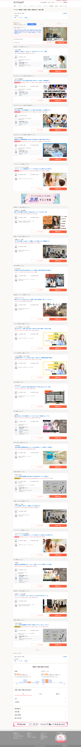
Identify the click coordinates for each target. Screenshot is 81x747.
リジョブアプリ (16, 737)
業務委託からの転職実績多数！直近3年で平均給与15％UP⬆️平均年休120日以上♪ (32, 139)
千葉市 (16, 698)
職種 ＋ (16, 17)
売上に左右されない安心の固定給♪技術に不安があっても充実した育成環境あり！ (32, 80)
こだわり (40, 693)
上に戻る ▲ (64, 745)
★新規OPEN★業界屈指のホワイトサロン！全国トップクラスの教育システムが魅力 (33, 564)
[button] (40, 57)
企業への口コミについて (18, 738)
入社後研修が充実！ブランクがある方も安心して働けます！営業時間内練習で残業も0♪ (33, 357)
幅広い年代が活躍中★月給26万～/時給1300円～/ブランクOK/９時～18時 (30, 212)
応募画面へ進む (61, 42)
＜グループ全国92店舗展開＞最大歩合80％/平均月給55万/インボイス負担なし (31, 476)
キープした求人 (51, 2)
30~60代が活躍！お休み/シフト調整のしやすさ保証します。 (27, 505)
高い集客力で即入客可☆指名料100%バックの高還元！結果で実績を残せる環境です (33, 270)
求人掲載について (59, 0)
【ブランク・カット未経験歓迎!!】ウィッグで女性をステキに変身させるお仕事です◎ (33, 535)
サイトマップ (42, 739)
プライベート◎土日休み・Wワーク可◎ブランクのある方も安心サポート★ (31, 595)
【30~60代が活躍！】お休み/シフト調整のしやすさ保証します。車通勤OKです (32, 241)
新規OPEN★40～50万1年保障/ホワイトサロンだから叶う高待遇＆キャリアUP (31, 416)
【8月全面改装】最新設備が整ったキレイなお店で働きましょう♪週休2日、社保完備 (33, 447)
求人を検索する (44, 2)
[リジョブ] (19, 2)
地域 (23, 693)
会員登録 (65, 2)
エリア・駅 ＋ (21, 17)
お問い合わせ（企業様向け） (32, 737)
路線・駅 (57, 693)
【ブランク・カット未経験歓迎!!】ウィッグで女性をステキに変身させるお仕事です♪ (33, 168)
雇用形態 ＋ (26, 17)
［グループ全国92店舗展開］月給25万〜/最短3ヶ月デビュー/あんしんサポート (31, 624)
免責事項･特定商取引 (44, 737)
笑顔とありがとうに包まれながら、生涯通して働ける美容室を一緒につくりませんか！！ (34, 299)
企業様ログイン (65, 0)
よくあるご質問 (16, 734)
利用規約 (42, 734)
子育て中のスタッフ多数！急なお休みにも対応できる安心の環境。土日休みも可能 (32, 328)
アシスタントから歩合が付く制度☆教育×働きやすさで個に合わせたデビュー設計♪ (32, 386)
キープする (49, 42)
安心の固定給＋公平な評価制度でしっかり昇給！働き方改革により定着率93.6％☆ (32, 110)
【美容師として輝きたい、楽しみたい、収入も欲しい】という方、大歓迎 (30, 51)
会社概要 (42, 738)
